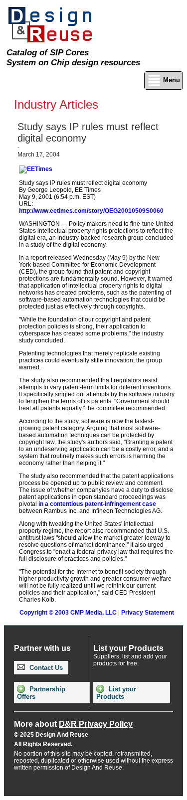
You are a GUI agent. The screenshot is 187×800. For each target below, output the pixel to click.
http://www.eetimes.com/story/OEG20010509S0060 (91, 210)
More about (73, 724)
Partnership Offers (41, 692)
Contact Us (45, 667)
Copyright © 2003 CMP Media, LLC (68, 612)
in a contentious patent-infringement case (97, 503)
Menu (170, 80)
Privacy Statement (147, 612)
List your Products (116, 692)
